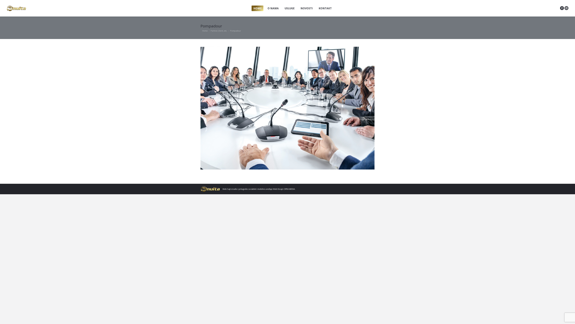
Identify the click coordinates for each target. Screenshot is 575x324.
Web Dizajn (278, 189)
